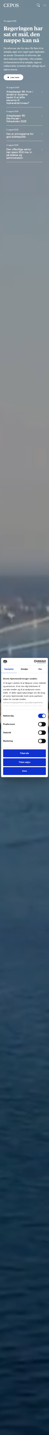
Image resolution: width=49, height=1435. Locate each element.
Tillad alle (24, 753)
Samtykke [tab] (9, 669)
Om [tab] (40, 669)
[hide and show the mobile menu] (44, 5)
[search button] (38, 5)
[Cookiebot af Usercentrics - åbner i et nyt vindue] (34, 661)
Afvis (24, 771)
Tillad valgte (24, 762)
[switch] (42, 724)
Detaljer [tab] (24, 669)
